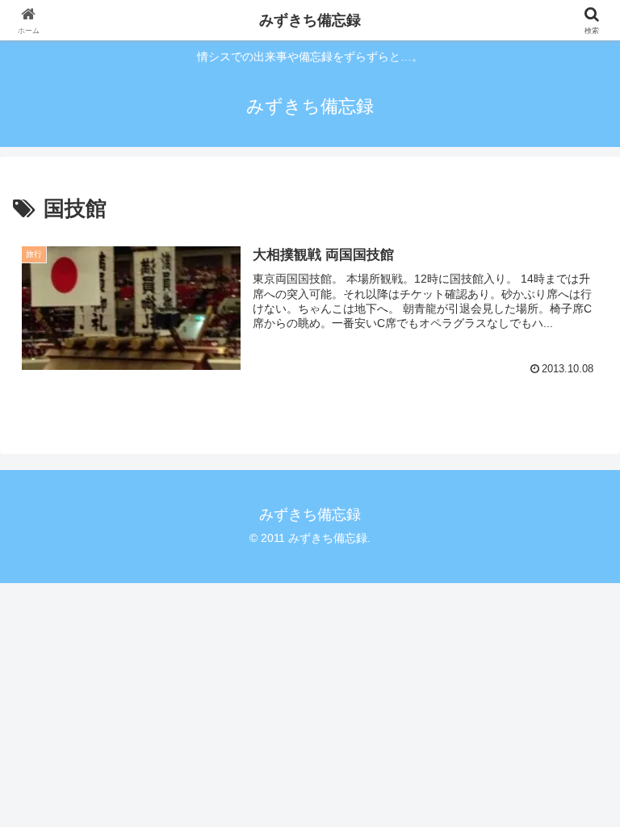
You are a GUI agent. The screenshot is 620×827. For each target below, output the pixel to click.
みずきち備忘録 (310, 20)
